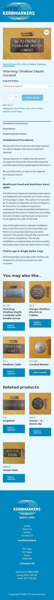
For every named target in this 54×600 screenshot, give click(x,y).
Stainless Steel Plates (12, 112)
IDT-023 (33, 361)
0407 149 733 (30, 575)
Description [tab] (9, 129)
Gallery (27, 532)
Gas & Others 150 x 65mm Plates (19, 64)
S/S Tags (27, 549)
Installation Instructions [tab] (15, 123)
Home (27, 526)
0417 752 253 (30, 578)
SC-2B (6, 306)
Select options (11, 326)
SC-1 (5, 361)
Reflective (27, 558)
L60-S (32, 417)
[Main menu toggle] (48, 11)
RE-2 (31, 306)
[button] (46, 32)
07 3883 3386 (31, 572)
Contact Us (27, 535)
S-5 (5, 417)
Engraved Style (10, 81)
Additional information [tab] (15, 134)
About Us (27, 529)
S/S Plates (27, 552)
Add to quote (32, 97)
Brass (27, 555)
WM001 (7, 467)
